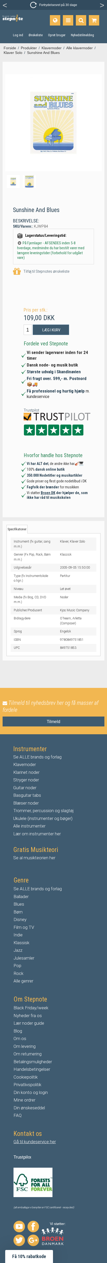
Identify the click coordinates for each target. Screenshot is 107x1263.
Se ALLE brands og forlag (37, 757)
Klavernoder (24, 764)
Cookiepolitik (26, 1077)
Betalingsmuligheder (33, 1061)
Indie (18, 934)
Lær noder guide (29, 1023)
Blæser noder (26, 803)
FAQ (18, 1115)
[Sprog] (55, 20)
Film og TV (24, 927)
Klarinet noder (26, 772)
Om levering (25, 1046)
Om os (20, 1038)
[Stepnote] (13, 18)
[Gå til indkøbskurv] (94, 20)
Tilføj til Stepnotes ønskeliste (46, 271)
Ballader (21, 896)
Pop (17, 965)
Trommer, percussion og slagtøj (43, 810)
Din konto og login (31, 1092)
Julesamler (24, 958)
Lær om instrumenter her (37, 833)
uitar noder (26, 787)
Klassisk (21, 942)
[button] (29, 1256)
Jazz (18, 950)
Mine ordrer (24, 1100)
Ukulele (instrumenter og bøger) (42, 818)
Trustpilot (31, 410)
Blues (19, 904)
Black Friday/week (31, 1007)
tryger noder (27, 779)
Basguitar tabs (27, 795)
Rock (18, 973)
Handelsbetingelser (32, 1069)
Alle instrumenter (29, 826)
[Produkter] (68, 20)
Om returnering (28, 1053)
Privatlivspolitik (27, 1084)
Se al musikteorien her (34, 857)
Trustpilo (22, 1157)
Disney (20, 919)
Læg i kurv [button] (51, 330)
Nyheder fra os (28, 1015)
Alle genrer (23, 981)
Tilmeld (53, 721)
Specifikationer (17, 529)
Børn (18, 911)
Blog (18, 1031)
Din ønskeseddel (29, 1107)
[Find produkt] (81, 20)
